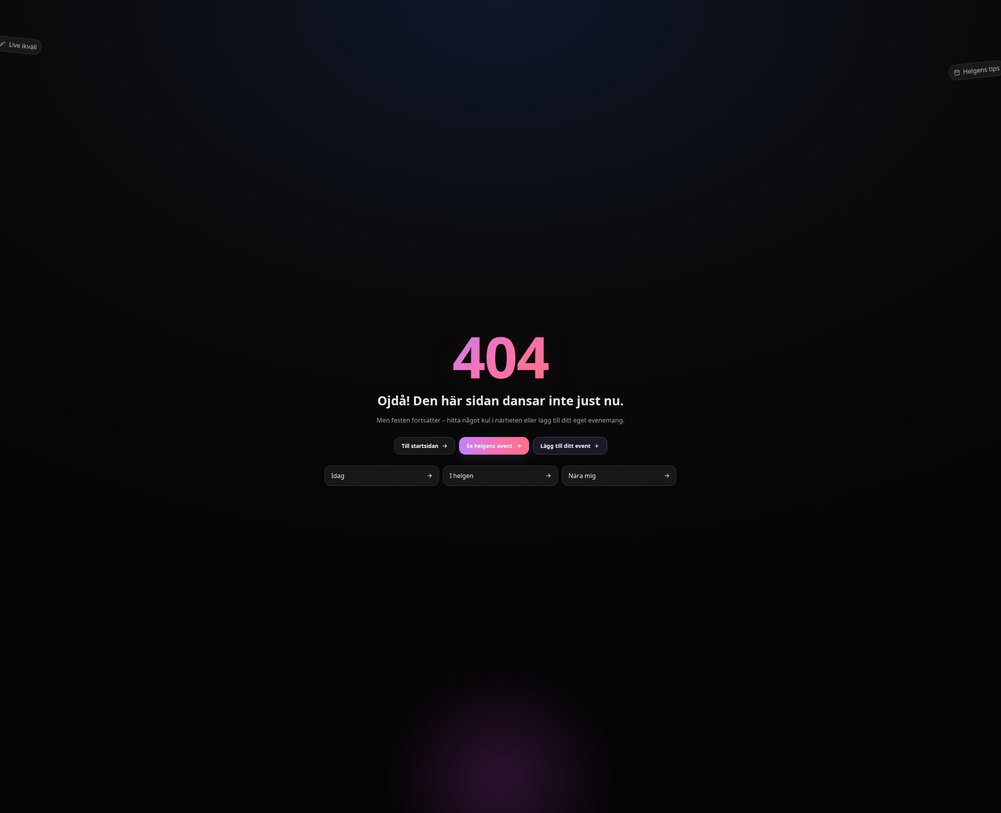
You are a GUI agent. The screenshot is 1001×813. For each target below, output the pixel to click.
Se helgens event (489, 445)
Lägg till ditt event (565, 445)
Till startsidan (420, 445)
